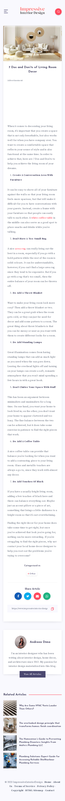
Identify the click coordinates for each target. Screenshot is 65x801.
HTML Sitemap (34, 790)
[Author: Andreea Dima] (20, 641)
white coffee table (42, 217)
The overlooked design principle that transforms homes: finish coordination (40, 724)
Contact (49, 790)
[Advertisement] (33, 104)
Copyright (17, 790)
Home (47, 782)
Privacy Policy (45, 786)
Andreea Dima (40, 642)
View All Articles (32, 674)
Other (33, 574)
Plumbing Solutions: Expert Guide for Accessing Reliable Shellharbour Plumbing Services (39, 759)
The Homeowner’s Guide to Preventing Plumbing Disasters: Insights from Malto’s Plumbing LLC (40, 742)
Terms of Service (24, 786)
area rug (20, 248)
